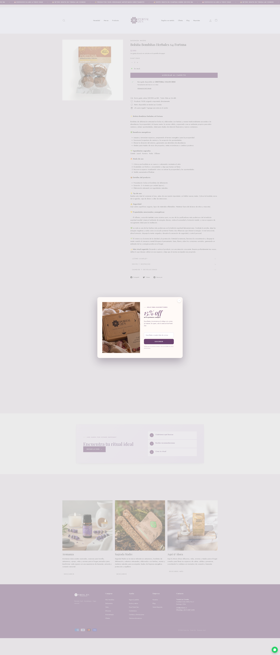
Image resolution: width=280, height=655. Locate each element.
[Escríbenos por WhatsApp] (275, 650)
